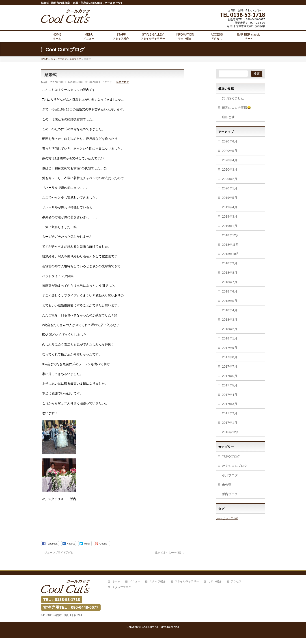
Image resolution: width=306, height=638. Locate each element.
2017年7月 (229, 366)
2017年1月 (229, 422)
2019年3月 (229, 216)
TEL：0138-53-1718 (61, 599)
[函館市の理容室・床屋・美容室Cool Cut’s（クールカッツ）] (65, 18)
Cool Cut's (148, 627)
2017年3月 (229, 404)
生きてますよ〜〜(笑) (169, 552)
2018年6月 (229, 291)
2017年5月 (229, 385)
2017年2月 (229, 413)
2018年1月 (229, 338)
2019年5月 (229, 197)
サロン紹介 (215, 581)
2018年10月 (230, 254)
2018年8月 (229, 272)
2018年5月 (229, 301)
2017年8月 (229, 357)
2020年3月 (229, 169)
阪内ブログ (122, 82)
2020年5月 (229, 151)
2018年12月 (230, 235)
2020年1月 (229, 188)
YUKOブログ (231, 456)
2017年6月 (229, 376)
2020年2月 (229, 179)
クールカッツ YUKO (227, 518)
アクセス (236, 581)
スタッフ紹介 (157, 581)
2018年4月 (229, 310)
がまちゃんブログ (234, 466)
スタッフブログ (121, 587)
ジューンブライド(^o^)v (57, 552)
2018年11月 (230, 244)
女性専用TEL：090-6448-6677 (70, 607)
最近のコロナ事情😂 (236, 107)
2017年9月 (229, 348)
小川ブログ (230, 475)
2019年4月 (229, 207)
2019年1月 (229, 226)
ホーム (116, 581)
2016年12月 (230, 432)
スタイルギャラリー (187, 581)
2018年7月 (229, 282)
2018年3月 (229, 319)
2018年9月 (229, 263)
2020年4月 (229, 160)
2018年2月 (229, 329)
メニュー (134, 581)
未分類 (226, 484)
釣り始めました (233, 98)
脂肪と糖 (228, 117)
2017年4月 (229, 394)
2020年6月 (229, 141)
